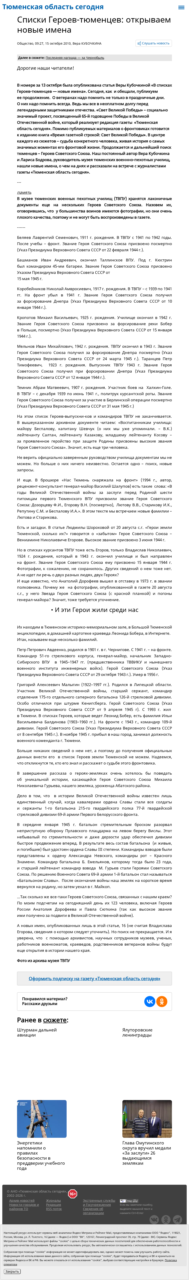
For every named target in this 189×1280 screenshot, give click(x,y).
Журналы (53, 1200)
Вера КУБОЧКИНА (87, 43)
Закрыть (12, 1271)
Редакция (53, 1204)
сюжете (55, 1019)
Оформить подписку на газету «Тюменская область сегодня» (94, 979)
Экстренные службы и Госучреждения (99, 1202)
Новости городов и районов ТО (24, 1206)
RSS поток (54, 1209)
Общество (25, 43)
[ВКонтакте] (149, 1001)
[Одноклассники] (161, 1001)
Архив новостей (22, 1200)
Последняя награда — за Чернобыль (75, 57)
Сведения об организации (93, 1211)
